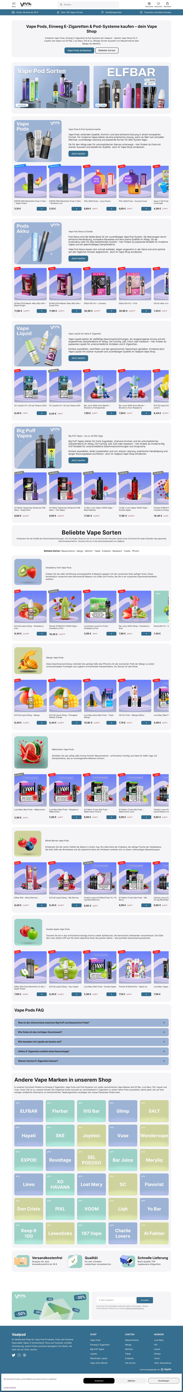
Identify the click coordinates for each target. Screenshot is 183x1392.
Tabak (97, 551)
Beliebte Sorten (106, 50)
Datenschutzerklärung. (134, 1308)
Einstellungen (163, 1381)
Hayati (157, 1349)
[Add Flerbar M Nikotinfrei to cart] (146, 994)
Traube (127, 551)
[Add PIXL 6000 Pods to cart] (111, 209)
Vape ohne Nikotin (99, 1363)
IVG (155, 1344)
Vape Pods (95, 1340)
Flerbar (157, 1353)
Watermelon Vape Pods (63, 749)
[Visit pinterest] (24, 1355)
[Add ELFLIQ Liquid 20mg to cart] (42, 634)
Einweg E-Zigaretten (100, 1344)
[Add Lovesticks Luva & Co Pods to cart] (111, 634)
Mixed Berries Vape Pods (57, 840)
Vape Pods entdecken (79, 50)
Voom (157, 1358)
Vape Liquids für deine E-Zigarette (84, 333)
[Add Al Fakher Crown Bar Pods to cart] (111, 817)
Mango (80, 551)
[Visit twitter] (13, 1355)
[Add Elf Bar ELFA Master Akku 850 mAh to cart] (42, 311)
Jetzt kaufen (78, 153)
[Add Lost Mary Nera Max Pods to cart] (111, 723)
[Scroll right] (168, 188)
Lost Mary (159, 1340)
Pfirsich (135, 551)
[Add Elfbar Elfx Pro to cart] (111, 311)
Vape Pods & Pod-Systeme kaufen (84, 129)
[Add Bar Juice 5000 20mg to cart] (146, 634)
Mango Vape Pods (54, 657)
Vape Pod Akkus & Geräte (80, 231)
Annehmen (99, 1381)
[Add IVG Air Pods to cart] (146, 723)
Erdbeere (106, 551)
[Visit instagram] (19, 1355)
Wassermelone (68, 551)
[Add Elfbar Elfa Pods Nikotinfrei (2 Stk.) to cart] (42, 994)
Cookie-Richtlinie (10, 1387)
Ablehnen (131, 1381)
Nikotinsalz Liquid (98, 1358)
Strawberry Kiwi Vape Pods (58, 567)
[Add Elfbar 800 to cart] (42, 905)
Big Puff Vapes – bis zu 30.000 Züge (85, 436)
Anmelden (145, 1300)
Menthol (89, 551)
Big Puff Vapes (97, 1349)
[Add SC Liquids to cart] (42, 413)
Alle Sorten (130, 1363)
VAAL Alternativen (162, 1363)
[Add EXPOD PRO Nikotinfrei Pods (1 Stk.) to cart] (42, 209)
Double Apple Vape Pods (58, 929)
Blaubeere (117, 551)
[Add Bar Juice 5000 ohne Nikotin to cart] (111, 413)
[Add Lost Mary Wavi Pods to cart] (77, 817)
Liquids (93, 1353)
